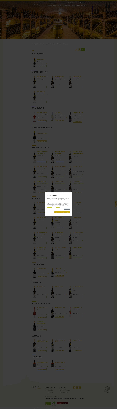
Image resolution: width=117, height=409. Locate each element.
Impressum (58, 206)
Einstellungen (66, 209)
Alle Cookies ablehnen (58, 212)
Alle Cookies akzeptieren (66, 212)
